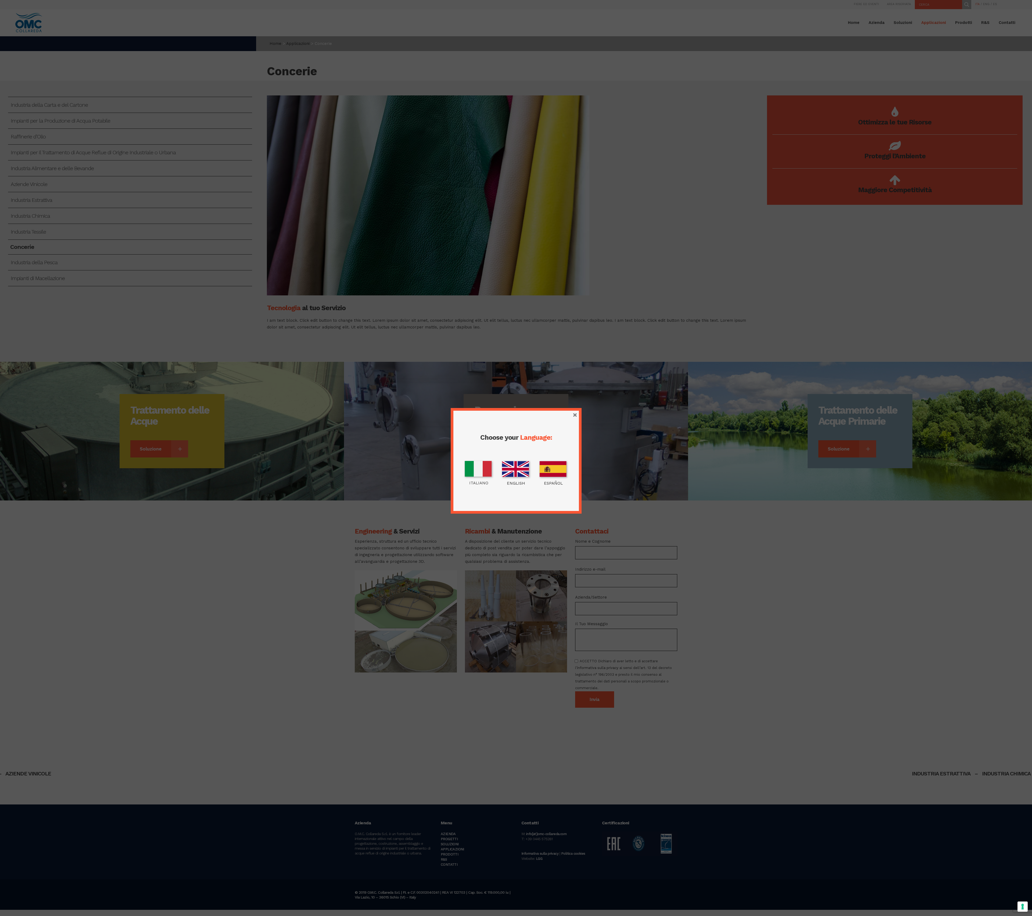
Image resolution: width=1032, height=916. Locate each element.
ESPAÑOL (553, 483)
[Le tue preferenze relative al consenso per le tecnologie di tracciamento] (1022, 906)
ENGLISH (516, 483)
